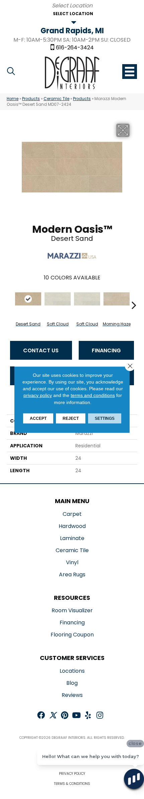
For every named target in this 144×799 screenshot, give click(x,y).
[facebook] (41, 715)
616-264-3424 (75, 47)
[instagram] (99, 715)
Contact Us (41, 350)
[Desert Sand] (28, 299)
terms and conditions (93, 395)
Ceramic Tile (56, 98)
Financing (106, 350)
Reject (71, 418)
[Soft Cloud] (57, 299)
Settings (105, 418)
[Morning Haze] (116, 299)
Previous (10, 295)
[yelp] (88, 715)
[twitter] (53, 715)
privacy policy (37, 395)
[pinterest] (64, 715)
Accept (38, 418)
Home (12, 98)
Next (134, 295)
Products (31, 98)
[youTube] (76, 715)
